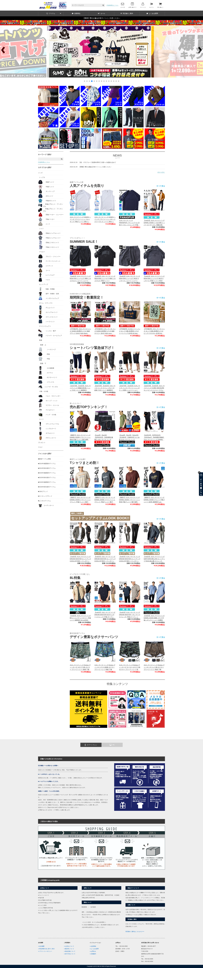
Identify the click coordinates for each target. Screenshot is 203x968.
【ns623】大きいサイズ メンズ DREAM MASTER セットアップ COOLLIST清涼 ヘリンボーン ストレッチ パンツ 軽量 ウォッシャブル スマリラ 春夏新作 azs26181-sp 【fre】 (129, 559)
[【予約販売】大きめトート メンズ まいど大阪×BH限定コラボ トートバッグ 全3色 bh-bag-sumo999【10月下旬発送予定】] (129, 311)
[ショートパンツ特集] (112, 105)
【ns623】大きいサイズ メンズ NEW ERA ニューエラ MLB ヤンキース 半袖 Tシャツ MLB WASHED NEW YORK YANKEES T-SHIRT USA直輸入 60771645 (154, 278)
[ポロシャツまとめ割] (155, 148)
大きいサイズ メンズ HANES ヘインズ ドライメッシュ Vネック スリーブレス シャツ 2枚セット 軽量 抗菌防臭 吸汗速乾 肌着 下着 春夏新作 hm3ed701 (104, 219)
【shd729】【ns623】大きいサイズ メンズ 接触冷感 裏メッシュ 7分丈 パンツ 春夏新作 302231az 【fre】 (80, 388)
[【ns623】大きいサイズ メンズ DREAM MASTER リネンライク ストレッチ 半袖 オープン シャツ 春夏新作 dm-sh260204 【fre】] (129, 592)
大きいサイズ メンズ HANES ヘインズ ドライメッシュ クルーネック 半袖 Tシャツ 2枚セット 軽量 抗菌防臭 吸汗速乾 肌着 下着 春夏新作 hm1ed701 (80, 219)
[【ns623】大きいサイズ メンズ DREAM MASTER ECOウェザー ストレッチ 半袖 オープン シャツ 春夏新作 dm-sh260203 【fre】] (105, 592)
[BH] (91, 127)
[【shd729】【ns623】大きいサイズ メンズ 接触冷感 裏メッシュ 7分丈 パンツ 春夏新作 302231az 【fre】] (80, 362)
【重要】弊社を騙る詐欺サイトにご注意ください (101, 18)
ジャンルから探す (45, 453)
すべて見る (160, 186)
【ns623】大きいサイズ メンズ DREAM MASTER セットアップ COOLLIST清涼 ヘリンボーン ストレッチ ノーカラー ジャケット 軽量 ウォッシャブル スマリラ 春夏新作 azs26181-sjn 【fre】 (105, 559)
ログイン (151, 7)
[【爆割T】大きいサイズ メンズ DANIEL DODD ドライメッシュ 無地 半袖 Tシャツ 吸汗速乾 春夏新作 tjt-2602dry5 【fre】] (80, 421)
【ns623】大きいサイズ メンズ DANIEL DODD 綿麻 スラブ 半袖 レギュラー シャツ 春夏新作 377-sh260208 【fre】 (154, 618)
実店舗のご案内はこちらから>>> (135, 931)
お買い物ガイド (132, 7)
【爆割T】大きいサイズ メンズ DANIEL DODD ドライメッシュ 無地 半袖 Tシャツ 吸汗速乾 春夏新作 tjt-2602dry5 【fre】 (80, 437)
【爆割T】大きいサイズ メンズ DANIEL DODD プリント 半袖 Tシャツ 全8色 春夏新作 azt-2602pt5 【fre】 (154, 500)
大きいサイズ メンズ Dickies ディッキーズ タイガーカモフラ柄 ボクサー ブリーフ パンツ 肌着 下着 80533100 (129, 667)
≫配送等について (69, 949)
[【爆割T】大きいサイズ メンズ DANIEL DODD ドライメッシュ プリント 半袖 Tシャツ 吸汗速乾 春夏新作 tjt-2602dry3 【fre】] (80, 477)
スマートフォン (92, 745)
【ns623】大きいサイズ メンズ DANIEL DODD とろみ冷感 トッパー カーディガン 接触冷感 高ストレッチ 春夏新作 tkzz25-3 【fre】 (154, 223)
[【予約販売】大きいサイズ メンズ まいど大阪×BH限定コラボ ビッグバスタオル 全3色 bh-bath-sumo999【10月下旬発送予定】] (154, 311)
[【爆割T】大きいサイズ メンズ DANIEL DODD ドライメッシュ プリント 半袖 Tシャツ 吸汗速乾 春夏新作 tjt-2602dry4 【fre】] (105, 477)
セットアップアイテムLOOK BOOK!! (100, 518)
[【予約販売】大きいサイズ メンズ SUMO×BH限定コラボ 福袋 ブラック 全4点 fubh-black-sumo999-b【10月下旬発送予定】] (80, 311)
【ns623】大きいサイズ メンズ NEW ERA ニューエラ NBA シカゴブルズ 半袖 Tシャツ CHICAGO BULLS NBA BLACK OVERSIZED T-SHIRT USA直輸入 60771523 (105, 278)
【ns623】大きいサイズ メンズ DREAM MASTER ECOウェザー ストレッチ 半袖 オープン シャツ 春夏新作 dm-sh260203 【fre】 (104, 615)
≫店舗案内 (93, 954)
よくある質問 (153, 13)
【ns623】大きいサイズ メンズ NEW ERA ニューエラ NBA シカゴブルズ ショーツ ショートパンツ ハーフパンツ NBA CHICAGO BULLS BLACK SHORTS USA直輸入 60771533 (80, 278)
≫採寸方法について (69, 954)
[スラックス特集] (133, 127)
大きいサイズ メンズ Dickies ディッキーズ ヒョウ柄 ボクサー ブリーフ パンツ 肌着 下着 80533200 (154, 667)
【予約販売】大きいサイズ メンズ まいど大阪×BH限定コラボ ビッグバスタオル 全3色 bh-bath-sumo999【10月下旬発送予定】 (154, 331)
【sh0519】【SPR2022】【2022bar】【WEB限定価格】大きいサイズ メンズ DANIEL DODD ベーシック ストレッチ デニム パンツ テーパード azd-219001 (154, 437)
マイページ (143, 7)
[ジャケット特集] (155, 105)
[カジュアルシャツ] (91, 105)
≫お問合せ (93, 951)
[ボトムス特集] (133, 105)
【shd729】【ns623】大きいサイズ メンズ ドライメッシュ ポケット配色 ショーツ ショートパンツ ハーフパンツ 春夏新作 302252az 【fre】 (129, 388)
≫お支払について (69, 946)
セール (103, 13)
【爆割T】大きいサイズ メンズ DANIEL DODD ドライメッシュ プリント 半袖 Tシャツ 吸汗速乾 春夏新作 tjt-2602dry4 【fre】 (104, 500)
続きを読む (161, 172)
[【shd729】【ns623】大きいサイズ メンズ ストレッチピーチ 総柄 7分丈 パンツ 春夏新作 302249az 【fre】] (105, 362)
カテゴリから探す (45, 167)
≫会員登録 (93, 946)
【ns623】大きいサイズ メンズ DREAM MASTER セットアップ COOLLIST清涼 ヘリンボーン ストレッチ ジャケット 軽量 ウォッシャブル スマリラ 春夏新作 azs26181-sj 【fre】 (80, 559)
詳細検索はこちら (112, 5)
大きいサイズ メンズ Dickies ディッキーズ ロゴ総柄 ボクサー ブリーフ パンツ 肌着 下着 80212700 (104, 667)
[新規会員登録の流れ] (117, 708)
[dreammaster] (112, 127)
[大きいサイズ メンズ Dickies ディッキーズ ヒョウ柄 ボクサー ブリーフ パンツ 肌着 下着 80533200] (154, 651)
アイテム (52, 13)
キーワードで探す (45, 154)
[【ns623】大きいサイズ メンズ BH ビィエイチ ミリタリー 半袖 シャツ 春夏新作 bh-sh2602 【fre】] (80, 592)
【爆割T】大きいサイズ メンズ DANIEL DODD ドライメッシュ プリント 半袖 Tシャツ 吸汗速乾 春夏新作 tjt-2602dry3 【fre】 (80, 500)
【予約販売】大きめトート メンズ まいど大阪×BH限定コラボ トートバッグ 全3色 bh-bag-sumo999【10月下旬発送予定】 (129, 331)
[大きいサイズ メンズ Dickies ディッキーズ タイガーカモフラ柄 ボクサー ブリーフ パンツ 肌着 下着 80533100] (129, 651)
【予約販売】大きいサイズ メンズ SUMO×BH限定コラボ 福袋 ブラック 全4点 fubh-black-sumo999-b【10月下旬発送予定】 (80, 331)
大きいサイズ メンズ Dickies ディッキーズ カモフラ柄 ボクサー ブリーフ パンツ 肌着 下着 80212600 (80, 667)
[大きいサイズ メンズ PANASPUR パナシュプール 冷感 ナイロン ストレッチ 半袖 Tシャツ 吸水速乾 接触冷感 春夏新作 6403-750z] (129, 200)
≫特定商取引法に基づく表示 (46, 949)
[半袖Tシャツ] (69, 105)
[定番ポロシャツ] (48, 105)
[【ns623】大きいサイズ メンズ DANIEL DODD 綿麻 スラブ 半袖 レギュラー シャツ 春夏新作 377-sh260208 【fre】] (154, 592)
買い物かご (160, 7)
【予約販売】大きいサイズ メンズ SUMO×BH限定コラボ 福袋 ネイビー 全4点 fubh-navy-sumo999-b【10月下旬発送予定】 (105, 331)
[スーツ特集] (155, 127)
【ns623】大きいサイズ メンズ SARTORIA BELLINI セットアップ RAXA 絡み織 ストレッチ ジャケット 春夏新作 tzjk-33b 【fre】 (154, 559)
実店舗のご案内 (128, 13)
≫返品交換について (69, 951)
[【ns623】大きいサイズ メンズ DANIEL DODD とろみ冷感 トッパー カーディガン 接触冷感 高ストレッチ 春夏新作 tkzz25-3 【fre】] (154, 200)
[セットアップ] (69, 148)
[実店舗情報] (156, 727)
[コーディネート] (136, 727)
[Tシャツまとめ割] (101, 77)
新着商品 (77, 13)
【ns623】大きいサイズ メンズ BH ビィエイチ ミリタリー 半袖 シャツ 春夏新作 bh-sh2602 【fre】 (80, 618)
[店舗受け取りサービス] (117, 727)
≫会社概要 (41, 946)
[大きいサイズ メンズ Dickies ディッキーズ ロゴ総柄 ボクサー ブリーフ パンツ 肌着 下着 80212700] (105, 651)
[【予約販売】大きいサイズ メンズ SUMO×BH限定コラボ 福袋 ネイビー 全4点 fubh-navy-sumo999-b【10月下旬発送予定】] (105, 311)
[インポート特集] (69, 127)
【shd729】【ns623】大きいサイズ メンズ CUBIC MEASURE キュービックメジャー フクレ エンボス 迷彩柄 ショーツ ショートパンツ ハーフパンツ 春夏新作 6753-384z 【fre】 (154, 388)
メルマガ (122, 7)
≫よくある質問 (94, 949)
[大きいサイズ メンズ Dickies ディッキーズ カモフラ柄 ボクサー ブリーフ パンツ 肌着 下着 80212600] (80, 651)
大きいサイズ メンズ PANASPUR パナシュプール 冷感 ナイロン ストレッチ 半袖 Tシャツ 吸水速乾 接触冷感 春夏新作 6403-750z (129, 223)
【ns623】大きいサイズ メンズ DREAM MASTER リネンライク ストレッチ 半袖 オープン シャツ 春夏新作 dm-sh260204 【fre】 (129, 615)
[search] (103, 5)
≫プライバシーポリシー (45, 951)
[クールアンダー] (91, 148)
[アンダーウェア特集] (48, 127)
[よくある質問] (136, 708)
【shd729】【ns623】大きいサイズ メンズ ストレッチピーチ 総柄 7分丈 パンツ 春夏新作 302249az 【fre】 (104, 388)
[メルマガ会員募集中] (156, 708)
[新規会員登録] (88, 727)
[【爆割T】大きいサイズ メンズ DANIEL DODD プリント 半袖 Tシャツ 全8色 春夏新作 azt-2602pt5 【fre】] (154, 477)
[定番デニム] (112, 148)
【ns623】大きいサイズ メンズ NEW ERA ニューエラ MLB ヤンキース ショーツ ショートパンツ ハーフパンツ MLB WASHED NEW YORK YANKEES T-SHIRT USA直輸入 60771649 (129, 278)
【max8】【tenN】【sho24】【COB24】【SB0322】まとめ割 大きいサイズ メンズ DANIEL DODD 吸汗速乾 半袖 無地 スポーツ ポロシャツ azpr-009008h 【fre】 (129, 437)
